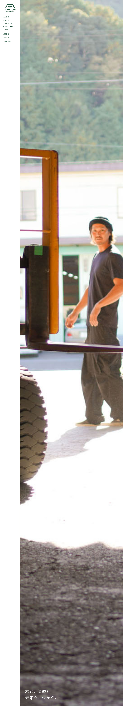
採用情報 (6, 34)
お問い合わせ (7, 41)
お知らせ (6, 37)
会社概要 (6, 17)
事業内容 (6, 20)
